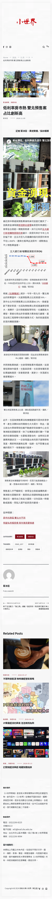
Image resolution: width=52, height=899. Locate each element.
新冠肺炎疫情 (24, 225)
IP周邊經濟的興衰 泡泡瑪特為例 (18, 723)
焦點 (4, 763)
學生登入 (35, 888)
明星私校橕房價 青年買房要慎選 (18, 522)
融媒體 (5, 719)
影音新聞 (6, 102)
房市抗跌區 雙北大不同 (14, 517)
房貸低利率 (9, 549)
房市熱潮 (31, 544)
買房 (28, 549)
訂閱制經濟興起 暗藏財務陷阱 (17, 767)
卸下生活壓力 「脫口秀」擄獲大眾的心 (14, 606)
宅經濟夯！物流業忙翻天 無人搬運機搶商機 (37, 606)
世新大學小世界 (25, 888)
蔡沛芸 (5, 118)
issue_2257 (19, 544)
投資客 (20, 549)
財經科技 (14, 102)
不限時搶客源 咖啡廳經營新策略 (18, 678)
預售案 (37, 549)
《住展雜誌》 (14, 293)
